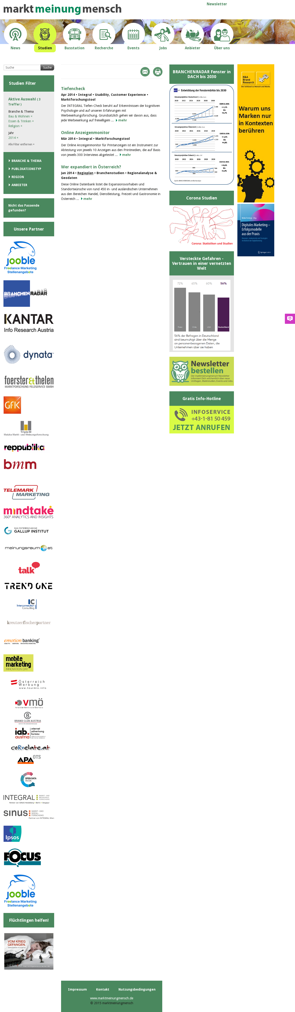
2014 (13, 138)
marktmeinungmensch (62, 9)
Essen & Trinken (21, 121)
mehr (122, 120)
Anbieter (19, 185)
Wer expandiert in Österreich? (91, 166)
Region (18, 177)
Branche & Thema (26, 161)
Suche (47, 67)
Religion (15, 126)
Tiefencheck (73, 88)
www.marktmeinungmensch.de (111, 998)
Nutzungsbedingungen (137, 989)
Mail (145, 71)
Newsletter (217, 4)
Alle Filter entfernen (21, 144)
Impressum (77, 989)
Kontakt (102, 989)
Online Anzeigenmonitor (85, 132)
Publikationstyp (26, 169)
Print (157, 71)
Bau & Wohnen (20, 116)
